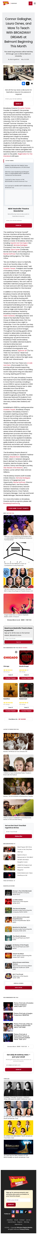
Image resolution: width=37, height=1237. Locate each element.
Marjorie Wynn (14, 457)
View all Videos (8, 881)
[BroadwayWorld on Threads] (30, 1211)
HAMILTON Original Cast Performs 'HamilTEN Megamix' (24, 867)
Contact (21, 1220)
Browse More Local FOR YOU (19, 620)
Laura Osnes (15, 249)
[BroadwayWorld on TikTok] (25, 1211)
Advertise (10, 1220)
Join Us (28, 1220)
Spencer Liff (22, 350)
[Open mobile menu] (35, 3)
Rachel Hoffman (9, 254)
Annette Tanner (24, 108)
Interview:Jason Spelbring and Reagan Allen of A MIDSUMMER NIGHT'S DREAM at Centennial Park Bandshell (17, 173)
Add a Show (18, 987)
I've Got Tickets (11, 678)
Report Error (18, 1224)
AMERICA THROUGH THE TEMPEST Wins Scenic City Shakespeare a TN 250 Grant (17, 166)
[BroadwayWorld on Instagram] (17, 1211)
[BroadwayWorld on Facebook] (13, 1211)
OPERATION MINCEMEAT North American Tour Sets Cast (18, 1137)
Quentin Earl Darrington (19, 243)
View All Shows (18, 983)
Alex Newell (7, 468)
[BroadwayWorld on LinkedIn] (21, 1211)
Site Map (26, 1222)
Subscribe (18, 836)
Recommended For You (10, 997)
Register (20, 3)
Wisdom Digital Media (24, 1227)
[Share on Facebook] (23, 83)
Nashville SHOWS (9, 886)
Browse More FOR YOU (17, 1046)
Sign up (18, 1069)
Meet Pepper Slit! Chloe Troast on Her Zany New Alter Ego (24, 849)
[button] (30, 3)
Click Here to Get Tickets (18, 508)
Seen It (10, 675)
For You (11, 513)
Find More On (17, 719)
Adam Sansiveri (9, 316)
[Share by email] (32, 83)
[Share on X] (27, 83)
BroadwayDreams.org (11, 503)
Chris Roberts (18, 468)
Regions (19, 1222)
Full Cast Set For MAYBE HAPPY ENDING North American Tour (18, 186)
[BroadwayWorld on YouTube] (13, 1216)
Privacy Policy (24, 1229)
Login (25, 3)
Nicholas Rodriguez (21, 245)
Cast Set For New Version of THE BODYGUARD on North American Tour (16, 180)
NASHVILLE (14, 3)
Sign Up (18, 104)
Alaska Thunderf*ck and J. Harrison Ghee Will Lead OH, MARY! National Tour (17, 1098)
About (16, 1220)
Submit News (12, 1222)
